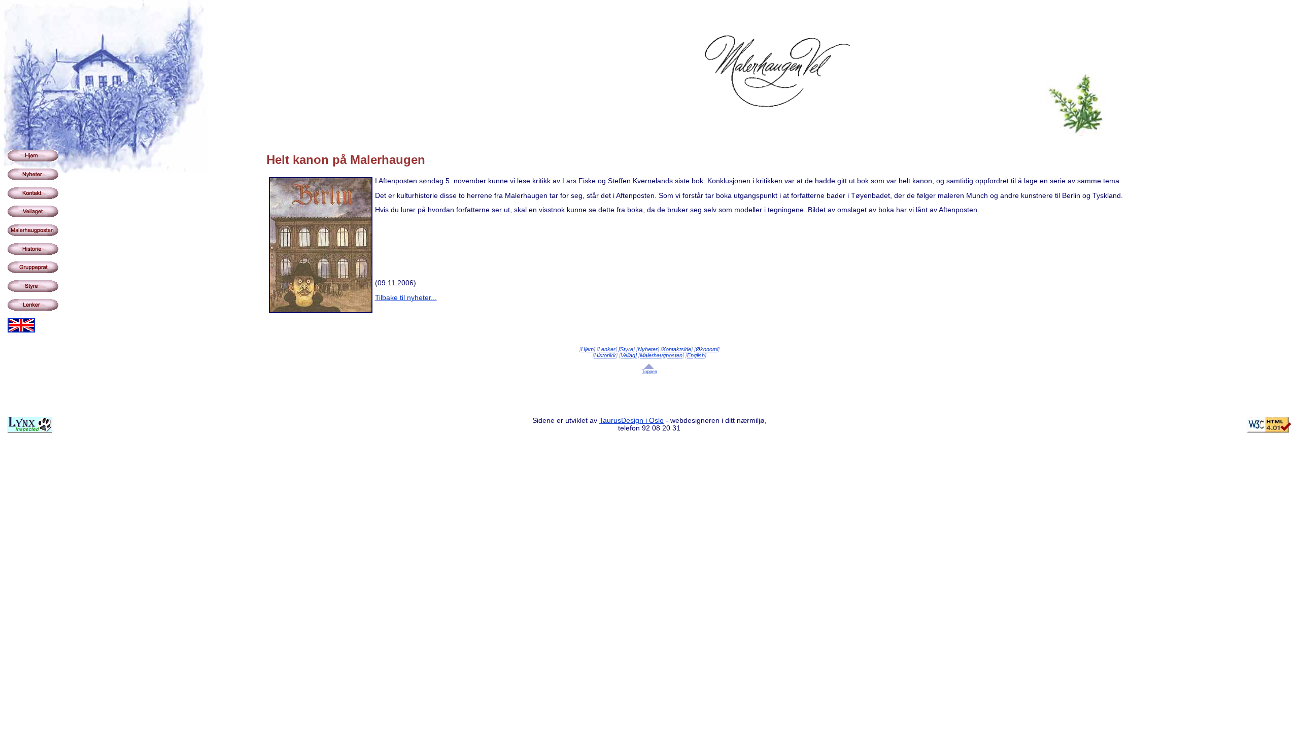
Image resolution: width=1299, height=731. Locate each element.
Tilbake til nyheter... (406, 298)
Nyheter (648, 349)
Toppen (649, 371)
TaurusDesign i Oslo (631, 420)
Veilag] (629, 355)
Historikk (605, 355)
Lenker (607, 349)
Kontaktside (676, 349)
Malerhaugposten (661, 355)
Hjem (587, 349)
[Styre (626, 349)
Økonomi (707, 349)
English (696, 355)
